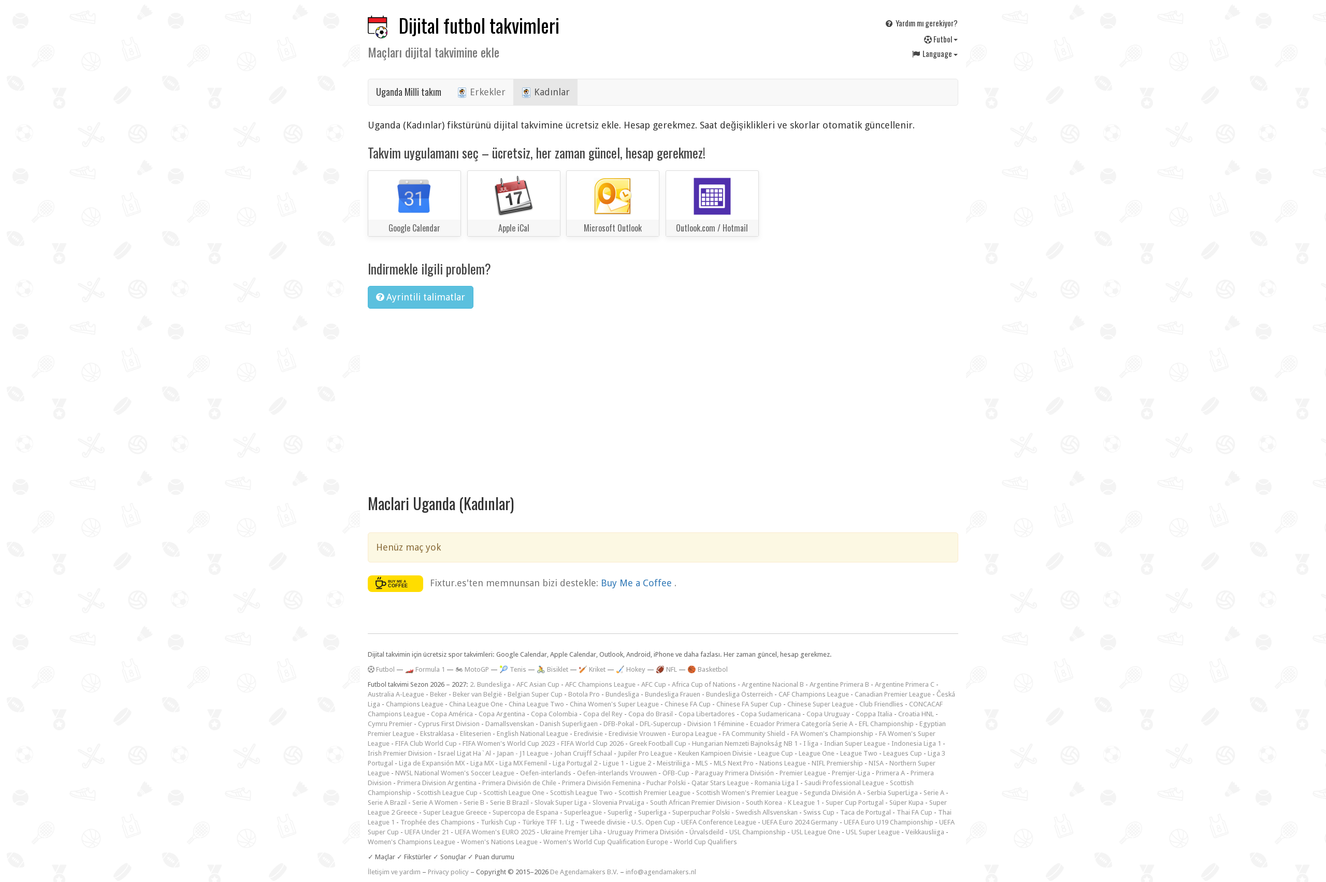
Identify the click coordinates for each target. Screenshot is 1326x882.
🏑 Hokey (630, 669)
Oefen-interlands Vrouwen (617, 773)
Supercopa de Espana (525, 812)
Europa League (694, 734)
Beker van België (477, 694)
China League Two (536, 704)
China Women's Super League (614, 704)
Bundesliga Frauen (672, 694)
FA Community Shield (754, 734)
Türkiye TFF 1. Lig (548, 822)
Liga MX (482, 763)
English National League (532, 734)
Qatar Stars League (720, 783)
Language (937, 53)
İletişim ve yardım (394, 872)
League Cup (775, 753)
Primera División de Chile (519, 783)
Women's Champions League (411, 842)
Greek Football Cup (657, 743)
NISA (876, 763)
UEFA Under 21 (427, 832)
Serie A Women (435, 802)
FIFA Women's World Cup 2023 (509, 743)
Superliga (652, 812)
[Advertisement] (663, 394)
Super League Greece (455, 812)
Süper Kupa (906, 802)
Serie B (474, 802)
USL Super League (873, 832)
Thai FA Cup (914, 812)
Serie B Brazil (509, 802)
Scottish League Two (581, 793)
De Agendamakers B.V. (584, 872)
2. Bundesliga (490, 684)
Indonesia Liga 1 (916, 743)
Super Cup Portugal (855, 802)
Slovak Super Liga (561, 802)
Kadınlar (550, 91)
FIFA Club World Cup (426, 743)
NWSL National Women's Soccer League (454, 773)
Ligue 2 (640, 763)
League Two (858, 753)
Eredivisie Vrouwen (637, 734)
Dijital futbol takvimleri (479, 25)
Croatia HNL (916, 714)
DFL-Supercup (661, 724)
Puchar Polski (666, 783)
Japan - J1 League (523, 753)
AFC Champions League (600, 684)
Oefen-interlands (545, 773)
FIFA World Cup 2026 (592, 743)
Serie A (934, 793)
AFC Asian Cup (537, 684)
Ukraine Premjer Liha (571, 832)
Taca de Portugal (865, 812)
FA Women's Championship (832, 734)
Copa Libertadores (707, 714)
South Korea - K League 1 (783, 802)
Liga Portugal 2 (575, 763)
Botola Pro (584, 694)
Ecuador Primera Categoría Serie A (801, 724)
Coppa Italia (874, 714)
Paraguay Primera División (734, 773)
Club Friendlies (881, 704)
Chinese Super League (820, 704)
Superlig (620, 812)
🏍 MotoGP (472, 669)
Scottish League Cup (447, 793)
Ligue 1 (613, 763)
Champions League (414, 704)
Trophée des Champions (437, 822)
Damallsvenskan (509, 724)
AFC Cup (653, 684)
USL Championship (757, 832)
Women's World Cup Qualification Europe (605, 842)
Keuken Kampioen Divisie (715, 753)
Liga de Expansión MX (432, 763)
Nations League (782, 763)
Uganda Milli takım (408, 91)
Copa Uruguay (828, 714)
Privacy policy (448, 872)
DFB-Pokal (618, 724)
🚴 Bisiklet (552, 669)
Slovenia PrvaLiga (618, 802)
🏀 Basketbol (707, 669)
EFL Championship (886, 724)
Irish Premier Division (400, 753)
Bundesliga (622, 694)
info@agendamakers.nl (661, 872)
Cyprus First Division (449, 724)
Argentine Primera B (839, 684)
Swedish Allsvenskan (767, 812)
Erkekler (486, 91)
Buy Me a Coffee (637, 582)
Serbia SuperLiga (892, 793)
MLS (702, 763)
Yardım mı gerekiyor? (926, 22)
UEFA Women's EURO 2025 (495, 832)
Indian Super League (855, 743)
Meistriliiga (673, 763)
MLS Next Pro (734, 763)
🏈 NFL (666, 669)
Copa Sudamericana (771, 714)
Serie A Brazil (387, 802)
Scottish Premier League (654, 793)
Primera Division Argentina (437, 783)
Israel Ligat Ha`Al (464, 753)
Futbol (943, 39)
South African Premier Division (695, 802)
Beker (438, 694)
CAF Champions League (814, 694)
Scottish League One (513, 793)
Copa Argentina (502, 714)
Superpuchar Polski (701, 812)
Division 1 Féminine (715, 724)
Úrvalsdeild (706, 832)
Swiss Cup (818, 812)
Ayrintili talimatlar (424, 297)
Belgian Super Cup (535, 694)
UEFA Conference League (718, 822)
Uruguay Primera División (646, 832)
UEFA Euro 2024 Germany (800, 822)
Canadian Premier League (893, 694)
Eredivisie (588, 734)
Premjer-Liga (851, 773)
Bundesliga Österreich (739, 694)
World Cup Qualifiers (705, 842)
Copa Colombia (554, 714)
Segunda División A (832, 793)
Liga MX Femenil (523, 763)
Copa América (452, 714)
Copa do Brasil (650, 714)
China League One (476, 704)
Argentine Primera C (904, 684)
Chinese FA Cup (688, 704)
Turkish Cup (498, 822)
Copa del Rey (603, 714)
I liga (810, 743)
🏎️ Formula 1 (425, 669)
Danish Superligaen (569, 724)
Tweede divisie (603, 822)
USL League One (815, 832)
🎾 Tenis (512, 669)
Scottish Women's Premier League (747, 793)
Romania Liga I (777, 783)
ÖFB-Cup (675, 773)
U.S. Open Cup (653, 822)
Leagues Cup (902, 753)
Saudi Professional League (844, 783)
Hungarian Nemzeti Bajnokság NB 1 (745, 743)
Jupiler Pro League (645, 753)
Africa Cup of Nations (704, 684)
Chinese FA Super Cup (749, 704)
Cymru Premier (390, 724)
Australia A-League (396, 694)
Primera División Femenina (601, 783)
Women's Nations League (499, 842)
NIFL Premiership (837, 763)
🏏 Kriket (592, 669)
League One (816, 753)
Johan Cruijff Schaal (583, 753)
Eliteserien (475, 734)
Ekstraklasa (437, 734)
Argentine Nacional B (773, 684)
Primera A (890, 773)
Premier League (803, 773)
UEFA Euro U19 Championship (888, 822)
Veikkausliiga (924, 832)
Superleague (583, 812)
